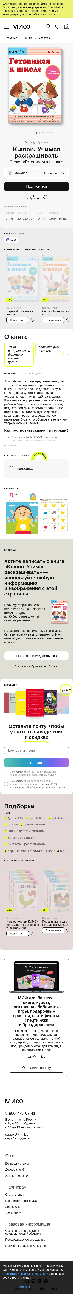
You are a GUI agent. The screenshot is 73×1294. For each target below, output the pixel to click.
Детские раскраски (21, 837)
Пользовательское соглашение (25, 1239)
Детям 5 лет (38, 818)
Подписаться (36, 186)
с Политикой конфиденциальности (25, 1273)
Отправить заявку (36, 1068)
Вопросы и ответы (17, 1163)
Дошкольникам (34, 824)
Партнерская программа (21, 1200)
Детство (44, 38)
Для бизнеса (13, 1213)
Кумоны (13, 824)
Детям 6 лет (60, 818)
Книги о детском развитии (26, 831)
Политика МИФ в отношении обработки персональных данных (38, 785)
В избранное (33, 197)
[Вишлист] (57, 27)
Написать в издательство (36, 656)
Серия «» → (29, 250)
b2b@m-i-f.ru (36, 1056)
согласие (20, 771)
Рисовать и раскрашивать (26, 844)
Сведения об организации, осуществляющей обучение (23, 1232)
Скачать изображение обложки (36, 666)
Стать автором (14, 1194)
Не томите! (36, 763)
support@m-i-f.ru (17, 1134)
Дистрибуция (13, 1206)
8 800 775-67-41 (20, 1113)
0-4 (62, 851)
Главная (12, 38)
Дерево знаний (15, 1169)
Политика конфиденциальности (25, 1245)
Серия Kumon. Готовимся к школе (31, 851)
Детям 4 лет (16, 818)
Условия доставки (16, 1175)
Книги (28, 38)
